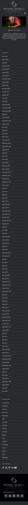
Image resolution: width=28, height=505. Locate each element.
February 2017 (6, 204)
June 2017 (4, 191)
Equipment (5, 415)
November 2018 (6, 143)
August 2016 (5, 224)
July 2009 (4, 388)
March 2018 (5, 162)
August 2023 (5, 72)
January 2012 (5, 314)
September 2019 (6, 121)
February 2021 (6, 104)
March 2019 (5, 137)
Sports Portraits (14, 30)
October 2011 (5, 323)
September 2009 (6, 381)
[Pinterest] (9, 468)
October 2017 (5, 178)
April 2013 (5, 269)
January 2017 (5, 207)
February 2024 (6, 66)
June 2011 (4, 336)
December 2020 (6, 108)
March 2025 (5, 59)
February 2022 (6, 88)
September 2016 (6, 220)
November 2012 (6, 285)
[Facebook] (3, 468)
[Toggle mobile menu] (25, 13)
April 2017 (5, 198)
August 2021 (5, 95)
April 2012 (5, 304)
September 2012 (6, 291)
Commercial (5, 403)
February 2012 (6, 311)
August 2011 (5, 330)
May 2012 (4, 301)
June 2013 (4, 262)
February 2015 (6, 236)
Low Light (4, 422)
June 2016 (4, 230)
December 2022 (6, 79)
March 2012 (5, 307)
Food (3, 419)
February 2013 (6, 275)
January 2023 (5, 75)
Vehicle (4, 451)
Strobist (4, 441)
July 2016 (4, 227)
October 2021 (5, 92)
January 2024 (5, 69)
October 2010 (5, 362)
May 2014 (4, 246)
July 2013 (4, 259)
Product (4, 428)
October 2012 (5, 288)
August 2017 (5, 185)
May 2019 (4, 130)
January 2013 (5, 278)
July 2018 (4, 153)
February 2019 (6, 140)
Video (3, 454)
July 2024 (4, 63)
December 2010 (6, 356)
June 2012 (4, 298)
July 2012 (4, 294)
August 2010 (5, 369)
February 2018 (6, 166)
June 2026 (4, 56)
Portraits (4, 425)
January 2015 (5, 240)
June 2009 (4, 391)
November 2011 (6, 320)
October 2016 (5, 217)
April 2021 (5, 101)
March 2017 (5, 201)
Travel (3, 448)
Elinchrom (5, 412)
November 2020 (6, 111)
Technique (5, 444)
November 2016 (6, 214)
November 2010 (6, 359)
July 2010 (4, 372)
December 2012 (6, 282)
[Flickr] (12, 468)
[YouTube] (16, 468)
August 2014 (5, 243)
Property (4, 432)
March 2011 (5, 346)
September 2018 (6, 146)
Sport (3, 438)
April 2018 (5, 159)
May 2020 (4, 114)
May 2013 (4, 265)
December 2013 (6, 253)
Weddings (5, 457)
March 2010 (5, 378)
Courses (4, 409)
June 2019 (4, 127)
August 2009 (5, 385)
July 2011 (4, 333)
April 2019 (5, 133)
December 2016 (6, 211)
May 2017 (4, 195)
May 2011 (4, 340)
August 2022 (5, 82)
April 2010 (5, 375)
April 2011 (5, 343)
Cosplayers (5, 406)
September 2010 (6, 365)
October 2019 (5, 117)
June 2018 (4, 156)
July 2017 (4, 188)
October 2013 (5, 256)
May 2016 (4, 233)
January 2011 (5, 352)
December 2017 (6, 172)
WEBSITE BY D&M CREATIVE (8, 492)
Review (4, 435)
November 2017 (6, 175)
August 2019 (5, 124)
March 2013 (5, 272)
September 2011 (6, 327)
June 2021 (4, 98)
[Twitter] (6, 468)
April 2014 (5, 249)
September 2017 (6, 182)
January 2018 (5, 169)
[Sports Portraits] (14, 22)
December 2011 (6, 317)
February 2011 (6, 349)
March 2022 (5, 85)
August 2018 (5, 150)
